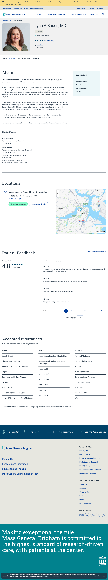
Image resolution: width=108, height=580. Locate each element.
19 (85, 311)
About (83, 484)
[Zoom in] (58, 191)
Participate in (88, 462)
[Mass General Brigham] (14, 14)
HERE (101, 231)
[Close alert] (105, 2)
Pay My (83, 451)
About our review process (95, 252)
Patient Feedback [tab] (24, 58)
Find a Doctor (94, 14)
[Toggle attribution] (104, 232)
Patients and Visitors (77, 14)
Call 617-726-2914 (19, 204)
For (85, 503)
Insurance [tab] (35, 58)
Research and (15, 464)
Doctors (5, 21)
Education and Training (36, 8)
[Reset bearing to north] (58, 196)
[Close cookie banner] (98, 575)
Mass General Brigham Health (20, 473)
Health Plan (6, 8)
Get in (84, 454)
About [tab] (5, 58)
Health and (87, 473)
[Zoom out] (58, 193)
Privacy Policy (44, 576)
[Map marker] (81, 210)
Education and (14, 468)
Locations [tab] (12, 58)
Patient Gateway (81, 8)
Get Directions (13, 199)
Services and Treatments (56, 14)
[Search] (103, 14)
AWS (98, 231)
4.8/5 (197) (50, 40)
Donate (92, 8)
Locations (40, 45)
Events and (87, 466)
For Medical (90, 470)
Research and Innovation (21, 8)
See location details (38, 204)
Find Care (39, 14)
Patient (8, 459)
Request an (89, 458)
